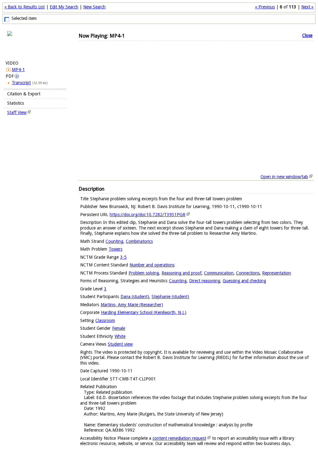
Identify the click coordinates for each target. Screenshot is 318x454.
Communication (219, 272)
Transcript (21, 82)
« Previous (265, 6)
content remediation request (179, 438)
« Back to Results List (24, 6)
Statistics (15, 103)
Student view (120, 344)
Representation (276, 272)
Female (118, 328)
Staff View (16, 112)
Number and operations (152, 264)
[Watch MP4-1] (35, 44)
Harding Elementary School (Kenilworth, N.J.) (143, 312)
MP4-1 (18, 69)
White (120, 336)
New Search (94, 6)
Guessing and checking (244, 280)
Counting (114, 241)
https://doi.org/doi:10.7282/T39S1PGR (147, 214)
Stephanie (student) (170, 296)
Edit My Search (64, 6)
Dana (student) (134, 296)
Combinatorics (139, 241)
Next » (307, 6)
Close (307, 35)
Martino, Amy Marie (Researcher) (132, 304)
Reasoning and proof (181, 272)
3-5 (123, 257)
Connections (248, 272)
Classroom (105, 320)
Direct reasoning (204, 280)
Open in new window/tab (284, 176)
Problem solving (144, 272)
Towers (115, 249)
